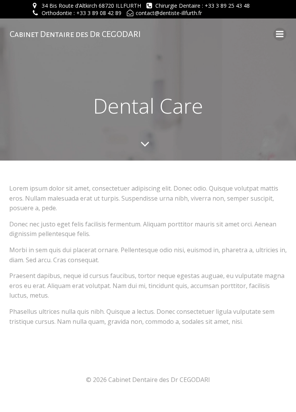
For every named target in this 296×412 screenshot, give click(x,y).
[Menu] (279, 34)
